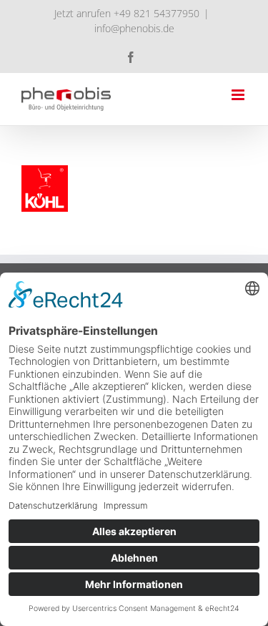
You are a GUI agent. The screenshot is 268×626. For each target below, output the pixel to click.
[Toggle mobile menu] (239, 94)
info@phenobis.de (134, 28)
